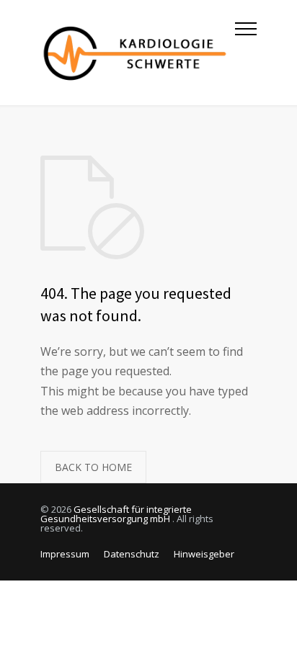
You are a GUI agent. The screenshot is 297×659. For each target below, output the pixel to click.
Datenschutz (131, 553)
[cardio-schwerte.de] (137, 52)
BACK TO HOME (93, 467)
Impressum (64, 553)
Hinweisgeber (204, 553)
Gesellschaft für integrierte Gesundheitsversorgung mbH (116, 514)
